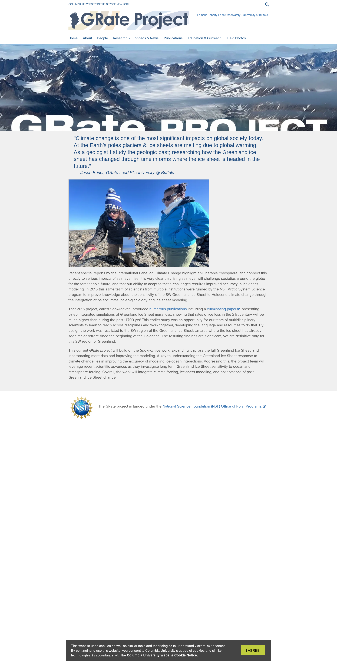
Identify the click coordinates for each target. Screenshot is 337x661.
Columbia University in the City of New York (99, 4)
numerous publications (168, 309)
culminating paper (221, 309)
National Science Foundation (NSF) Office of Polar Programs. (212, 406)
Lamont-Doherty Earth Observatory (218, 15)
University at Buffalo (255, 15)
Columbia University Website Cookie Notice (162, 655)
